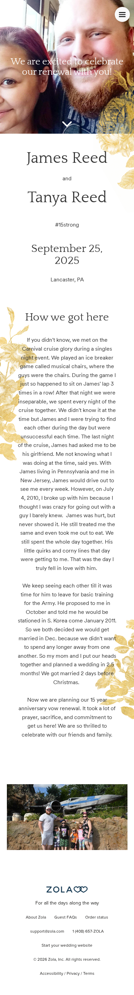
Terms (88, 974)
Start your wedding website (67, 946)
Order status (96, 917)
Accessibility (51, 974)
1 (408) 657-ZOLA (88, 932)
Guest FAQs (65, 917)
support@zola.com (47, 932)
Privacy (73, 974)
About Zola (36, 917)
